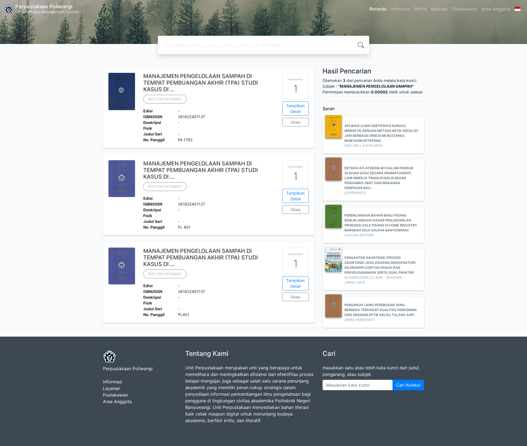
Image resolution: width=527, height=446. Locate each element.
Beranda (377, 9)
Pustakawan (464, 9)
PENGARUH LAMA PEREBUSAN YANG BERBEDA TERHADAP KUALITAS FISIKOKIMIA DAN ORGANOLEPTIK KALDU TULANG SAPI (380, 310)
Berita (420, 9)
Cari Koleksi (408, 385)
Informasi (400, 9)
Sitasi (295, 122)
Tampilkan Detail (295, 108)
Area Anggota (495, 9)
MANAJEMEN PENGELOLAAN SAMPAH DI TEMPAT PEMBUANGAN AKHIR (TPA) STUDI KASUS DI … (200, 83)
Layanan (111, 388)
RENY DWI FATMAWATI (165, 99)
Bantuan (439, 9)
